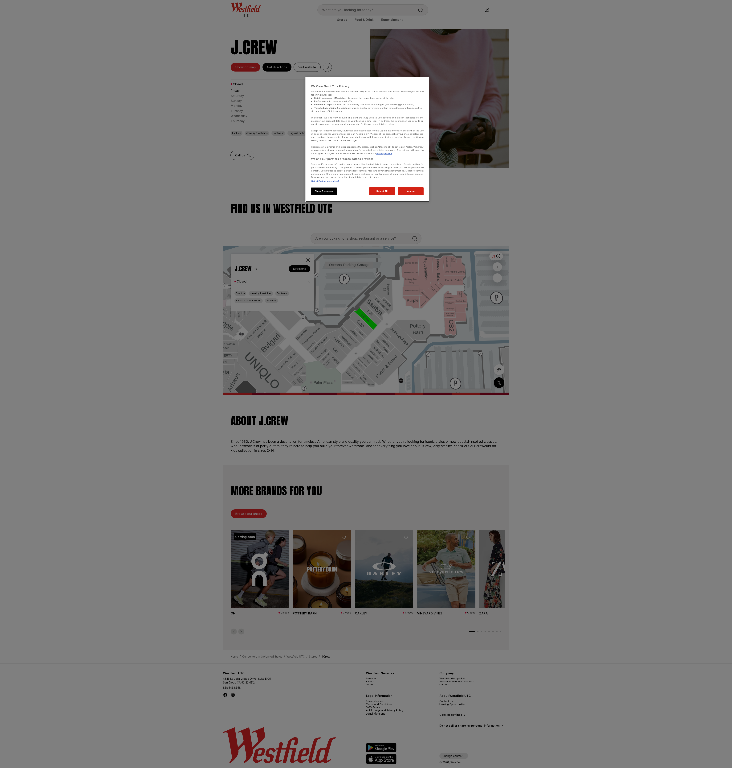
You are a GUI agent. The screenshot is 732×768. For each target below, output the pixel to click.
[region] (367, 139)
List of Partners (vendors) (325, 181)
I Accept (411, 191)
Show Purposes (324, 191)
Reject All (382, 191)
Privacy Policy (384, 153)
